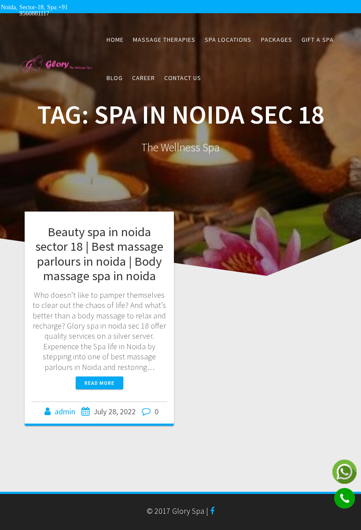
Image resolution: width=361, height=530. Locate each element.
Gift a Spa (318, 40)
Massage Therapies (164, 40)
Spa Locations (228, 40)
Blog (115, 78)
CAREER (143, 78)
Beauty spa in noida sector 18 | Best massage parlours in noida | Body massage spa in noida (99, 253)
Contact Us (182, 78)
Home (115, 40)
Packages (276, 40)
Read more (99, 383)
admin (65, 411)
